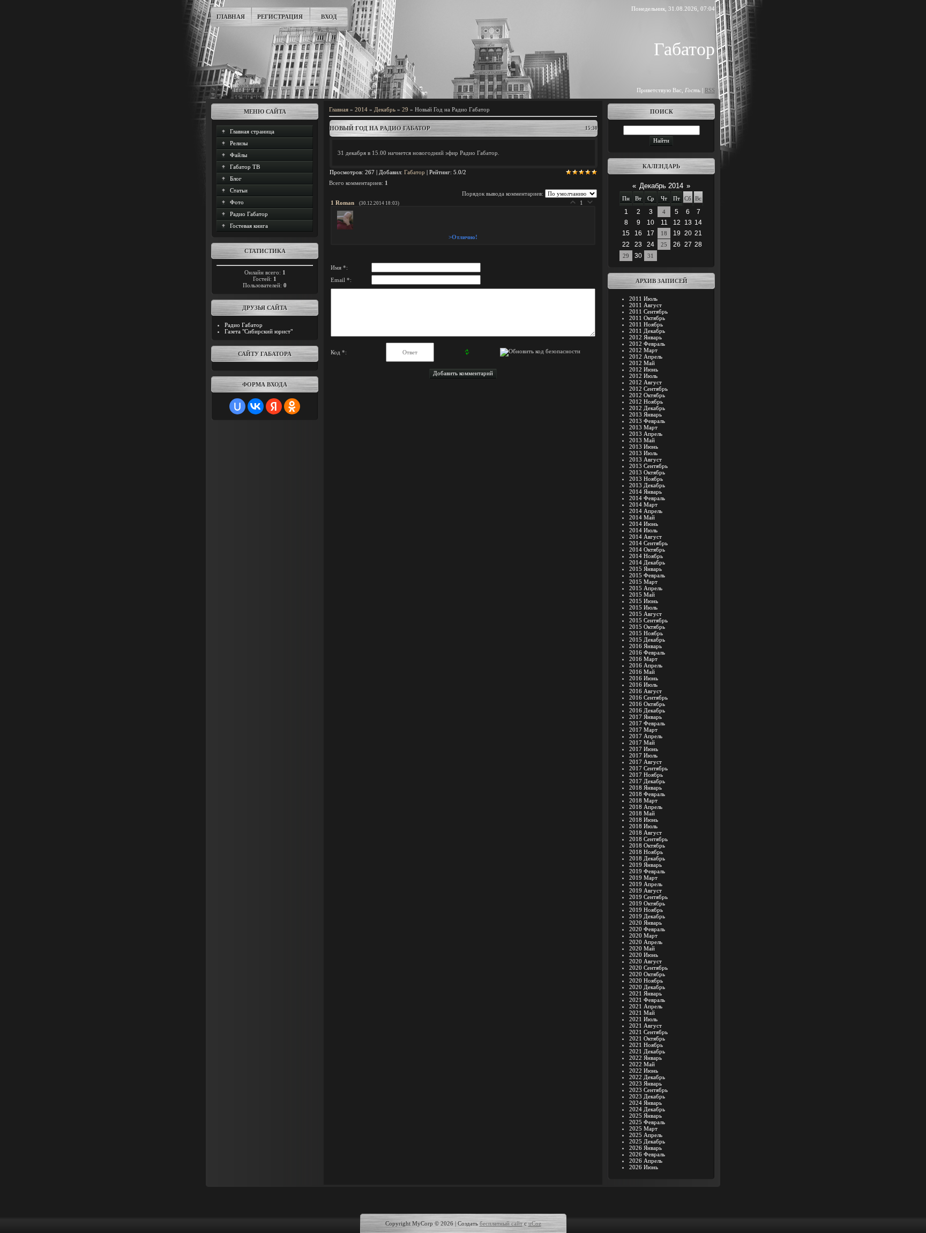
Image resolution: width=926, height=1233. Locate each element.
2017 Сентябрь (648, 768)
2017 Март (643, 729)
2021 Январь (645, 993)
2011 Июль (643, 298)
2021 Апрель (645, 1006)
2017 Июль (643, 755)
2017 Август (645, 762)
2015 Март (643, 581)
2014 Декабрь (647, 562)
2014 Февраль (647, 498)
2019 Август (645, 890)
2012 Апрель (645, 356)
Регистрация (280, 16)
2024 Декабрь (647, 1109)
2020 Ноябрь (646, 980)
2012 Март (643, 350)
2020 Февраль (647, 929)
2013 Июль (643, 453)
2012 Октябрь (647, 395)
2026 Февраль (647, 1154)
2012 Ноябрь (646, 401)
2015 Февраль (647, 575)
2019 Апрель (645, 884)
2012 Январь (645, 337)
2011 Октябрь (647, 318)
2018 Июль (643, 826)
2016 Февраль (647, 652)
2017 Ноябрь (646, 774)
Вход (329, 16)
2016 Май (642, 672)
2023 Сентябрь (648, 1090)
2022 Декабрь (647, 1077)
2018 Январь (645, 787)
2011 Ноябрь (646, 324)
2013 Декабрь (647, 485)
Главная (230, 16)
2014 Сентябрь (648, 543)
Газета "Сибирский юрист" (259, 331)
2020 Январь (645, 922)
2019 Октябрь (647, 903)
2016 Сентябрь (648, 697)
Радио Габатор (244, 325)
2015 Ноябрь (646, 633)
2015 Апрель (645, 588)
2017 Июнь (643, 749)
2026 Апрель (645, 1160)
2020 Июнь (643, 955)
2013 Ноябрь (646, 479)
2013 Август (645, 459)
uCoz (534, 1223)
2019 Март (643, 877)
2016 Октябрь (647, 704)
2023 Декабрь (647, 1096)
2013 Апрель (645, 433)
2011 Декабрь (647, 331)
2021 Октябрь (647, 1038)
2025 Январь (645, 1115)
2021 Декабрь (647, 1051)
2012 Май (642, 363)
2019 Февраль (647, 871)
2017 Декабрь (647, 781)
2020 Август (645, 961)
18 (664, 233)
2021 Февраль (647, 1000)
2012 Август (645, 382)
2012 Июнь (643, 369)
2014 (361, 109)
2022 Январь (645, 1057)
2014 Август (645, 536)
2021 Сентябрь (648, 1032)
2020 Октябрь (647, 974)
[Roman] (346, 227)
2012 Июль (643, 376)
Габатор (414, 172)
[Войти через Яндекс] (274, 406)
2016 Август (645, 691)
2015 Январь (645, 569)
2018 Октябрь (647, 845)
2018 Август (645, 832)
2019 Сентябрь (648, 897)
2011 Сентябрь (648, 311)
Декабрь (384, 109)
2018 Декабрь (647, 858)
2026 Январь (645, 1148)
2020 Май (642, 948)
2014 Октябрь (647, 549)
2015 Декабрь (647, 639)
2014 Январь (645, 491)
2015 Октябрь (647, 626)
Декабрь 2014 (661, 186)
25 (664, 244)
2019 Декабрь (647, 916)
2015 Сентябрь (648, 620)
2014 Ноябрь (646, 556)
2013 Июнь (643, 446)
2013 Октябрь (647, 472)
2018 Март (643, 800)
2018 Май (642, 813)
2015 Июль (643, 607)
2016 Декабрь (647, 710)
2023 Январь (645, 1083)
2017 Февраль (647, 723)
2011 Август (645, 305)
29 (405, 109)
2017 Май (642, 742)
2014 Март (643, 504)
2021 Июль (643, 1019)
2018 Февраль (647, 794)
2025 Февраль (647, 1122)
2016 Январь (645, 646)
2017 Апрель (645, 736)
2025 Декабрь (647, 1141)
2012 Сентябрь (648, 388)
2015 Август (645, 614)
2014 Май (642, 517)
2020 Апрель (645, 942)
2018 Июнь (643, 819)
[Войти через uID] (237, 406)
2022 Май (642, 1064)
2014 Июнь (643, 524)
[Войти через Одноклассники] (292, 406)
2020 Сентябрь (648, 967)
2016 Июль (643, 684)
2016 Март (643, 659)
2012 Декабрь (647, 408)
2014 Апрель (645, 511)
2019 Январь (645, 864)
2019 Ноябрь (646, 910)
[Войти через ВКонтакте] (256, 406)
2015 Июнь (643, 601)
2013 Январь (645, 414)
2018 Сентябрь (648, 839)
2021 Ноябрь (646, 1045)
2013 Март (643, 427)
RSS (710, 90)
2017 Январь (645, 717)
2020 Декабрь (647, 987)
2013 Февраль (647, 421)
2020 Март (643, 935)
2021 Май (642, 1012)
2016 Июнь (643, 678)
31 (650, 255)
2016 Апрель (645, 665)
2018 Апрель (645, 807)
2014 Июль (643, 530)
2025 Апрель (645, 1135)
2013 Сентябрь (648, 466)
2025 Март (643, 1128)
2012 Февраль (647, 343)
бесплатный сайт (501, 1223)
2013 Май (642, 440)
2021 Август (645, 1025)
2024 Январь (645, 1103)
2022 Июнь (643, 1070)
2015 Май (642, 594)
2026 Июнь (643, 1167)
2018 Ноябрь (646, 852)
